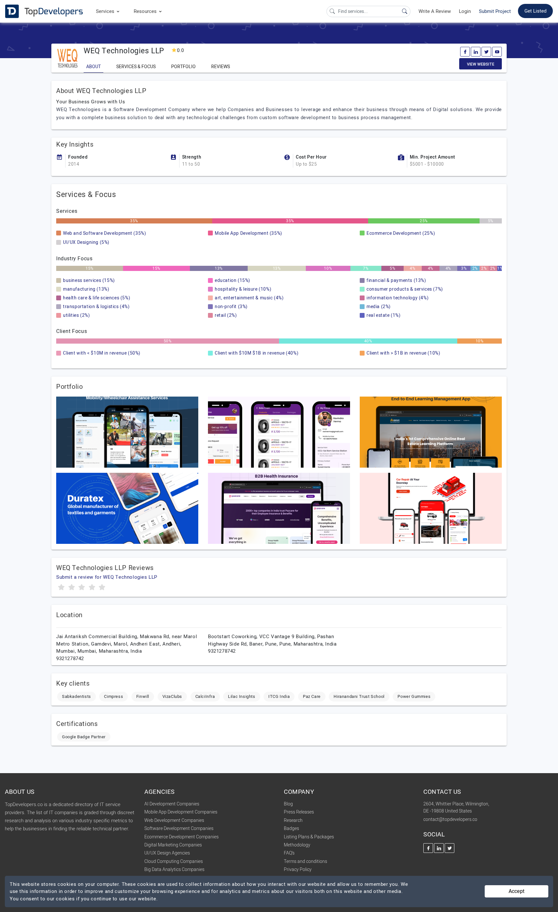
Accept (516, 891)
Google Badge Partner (84, 737)
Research (293, 820)
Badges (291, 828)
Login (465, 11)
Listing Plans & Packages (309, 837)
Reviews (220, 66)
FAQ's (289, 853)
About (93, 66)
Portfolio (183, 66)
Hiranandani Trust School (359, 696)
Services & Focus (136, 66)
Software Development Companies (178, 828)
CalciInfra (205, 696)
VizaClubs (172, 696)
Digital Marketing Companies (173, 845)
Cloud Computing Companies (173, 861)
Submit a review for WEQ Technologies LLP (106, 577)
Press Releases (299, 812)
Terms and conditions (305, 861)
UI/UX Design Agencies (167, 853)
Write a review (434, 11)
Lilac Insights (241, 696)
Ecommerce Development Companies (181, 837)
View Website (480, 64)
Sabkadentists (76, 696)
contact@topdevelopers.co (450, 819)
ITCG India (279, 696)
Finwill (142, 696)
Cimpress (113, 696)
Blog (288, 804)
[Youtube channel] (497, 52)
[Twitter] (486, 52)
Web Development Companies (174, 820)
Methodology (297, 845)
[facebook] (465, 52)
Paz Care (312, 696)
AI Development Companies (171, 804)
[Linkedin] (475, 52)
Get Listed (535, 11)
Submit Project (495, 11)
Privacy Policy (298, 869)
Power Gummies (414, 696)
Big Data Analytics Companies (174, 869)
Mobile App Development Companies (180, 812)
